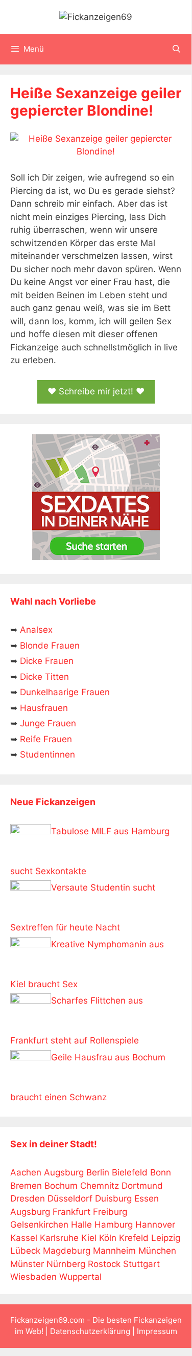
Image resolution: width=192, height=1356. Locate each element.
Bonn (160, 1172)
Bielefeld (130, 1172)
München (157, 1251)
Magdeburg (66, 1251)
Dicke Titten (44, 677)
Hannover (155, 1224)
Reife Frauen (46, 739)
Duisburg (113, 1198)
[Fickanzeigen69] (95, 16)
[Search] (176, 49)
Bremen (26, 1186)
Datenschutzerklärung (90, 1331)
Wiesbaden (33, 1277)
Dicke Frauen (47, 661)
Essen (146, 1198)
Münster (27, 1264)
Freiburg (110, 1212)
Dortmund (142, 1186)
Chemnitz (99, 1186)
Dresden (27, 1198)
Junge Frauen (48, 723)
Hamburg (113, 1224)
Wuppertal (80, 1277)
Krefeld (134, 1238)
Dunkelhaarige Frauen (65, 692)
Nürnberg (65, 1264)
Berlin (97, 1172)
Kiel (89, 1238)
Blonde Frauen (50, 645)
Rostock (104, 1264)
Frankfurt (71, 1212)
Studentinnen (47, 754)
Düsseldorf (69, 1198)
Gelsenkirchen (39, 1224)
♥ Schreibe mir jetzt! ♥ (96, 391)
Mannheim (114, 1251)
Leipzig (165, 1238)
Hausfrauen (44, 708)
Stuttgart (141, 1264)
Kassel (23, 1238)
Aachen (25, 1172)
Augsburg (64, 1172)
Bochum (61, 1186)
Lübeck (25, 1251)
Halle (81, 1224)
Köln (107, 1238)
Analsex (36, 630)
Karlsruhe (59, 1238)
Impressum (157, 1331)
